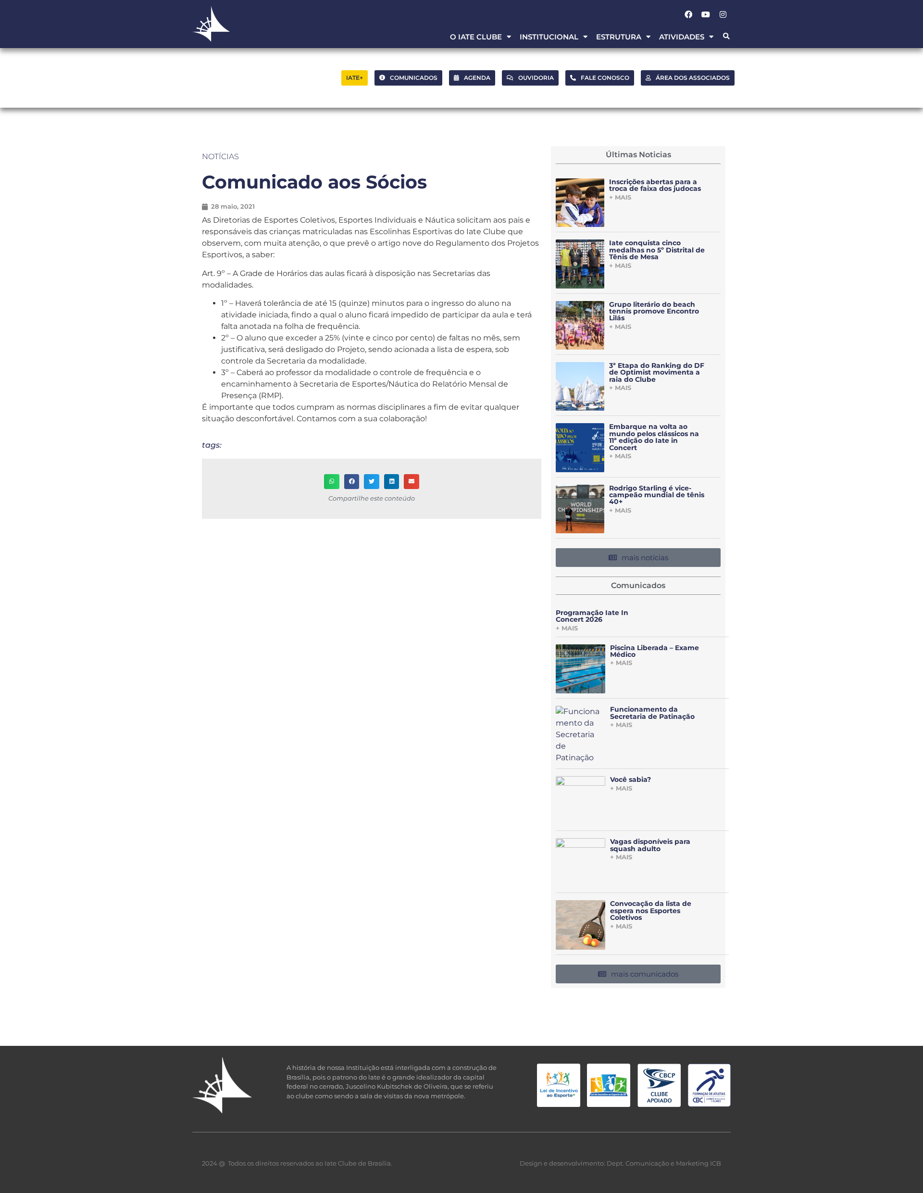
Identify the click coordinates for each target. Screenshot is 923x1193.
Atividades (681, 36)
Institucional (549, 36)
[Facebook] (688, 14)
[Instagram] (723, 14)
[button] (726, 37)
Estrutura (618, 36)
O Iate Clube (476, 36)
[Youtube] (705, 14)
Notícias (220, 156)
